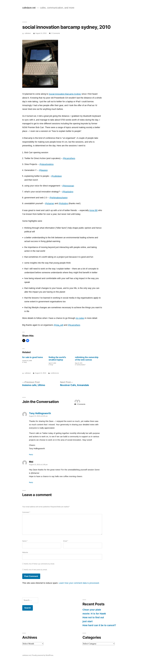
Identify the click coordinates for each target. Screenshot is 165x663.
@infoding (63, 203)
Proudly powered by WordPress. (43, 655)
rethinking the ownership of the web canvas (86, 358)
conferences (55, 373)
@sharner (49, 203)
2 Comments (55, 33)
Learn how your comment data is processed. (79, 583)
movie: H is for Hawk (94, 613)
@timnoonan (68, 186)
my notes (80, 318)
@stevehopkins (46, 164)
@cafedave (56, 176)
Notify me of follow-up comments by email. (39, 564)
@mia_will (58, 325)
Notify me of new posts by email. (35, 570)
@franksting (67, 191)
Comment (26, 512)
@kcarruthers (69, 158)
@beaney (43, 170)
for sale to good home (32, 357)
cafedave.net (29, 7)
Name (24, 541)
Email (65, 541)
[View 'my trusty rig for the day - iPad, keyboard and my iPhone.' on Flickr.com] (40, 87)
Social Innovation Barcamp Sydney (65, 94)
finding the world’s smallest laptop (57, 358)
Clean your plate (91, 609)
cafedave (28, 33)
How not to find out (93, 617)
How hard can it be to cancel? (99, 625)
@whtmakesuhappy (58, 197)
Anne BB (93, 210)
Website (25, 552)
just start (87, 621)
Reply (31, 454)
